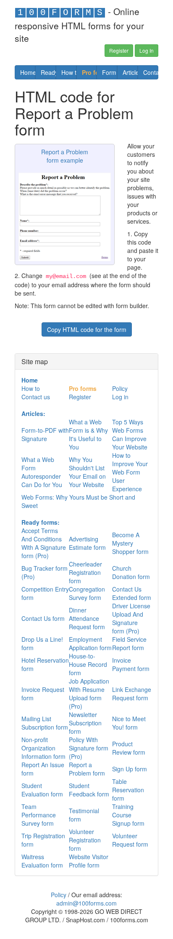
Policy (120, 388)
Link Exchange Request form (131, 693)
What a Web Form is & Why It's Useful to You (88, 434)
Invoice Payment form (130, 664)
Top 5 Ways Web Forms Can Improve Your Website (129, 434)
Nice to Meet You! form (129, 722)
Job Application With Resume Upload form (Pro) (89, 693)
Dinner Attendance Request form (87, 618)
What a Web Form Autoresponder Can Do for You (41, 472)
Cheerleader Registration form (85, 572)
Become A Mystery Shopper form (130, 543)
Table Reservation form (128, 789)
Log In (146, 50)
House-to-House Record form (88, 664)
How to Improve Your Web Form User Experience (130, 472)
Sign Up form (129, 769)
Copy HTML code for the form (86, 329)
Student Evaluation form (42, 789)
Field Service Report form (129, 643)
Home (27, 72)
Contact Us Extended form (131, 593)
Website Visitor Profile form (88, 860)
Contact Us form (43, 618)
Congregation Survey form (87, 593)
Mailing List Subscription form (44, 722)
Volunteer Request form (130, 840)
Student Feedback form (89, 789)
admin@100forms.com (86, 903)
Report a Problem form (87, 768)
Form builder (109, 72)
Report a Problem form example (64, 156)
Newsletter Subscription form (85, 722)
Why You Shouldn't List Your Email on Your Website (87, 472)
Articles (130, 72)
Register (118, 50)
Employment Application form (90, 643)
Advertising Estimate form (87, 543)
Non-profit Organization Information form (43, 747)
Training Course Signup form (128, 814)
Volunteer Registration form (85, 839)
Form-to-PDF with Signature (45, 434)
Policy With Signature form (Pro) (88, 747)
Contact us (150, 72)
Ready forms (48, 72)
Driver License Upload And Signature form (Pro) (131, 618)
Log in (120, 397)
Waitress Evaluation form (42, 860)
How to (68, 72)
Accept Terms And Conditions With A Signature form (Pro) (43, 543)
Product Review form (128, 748)
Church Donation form (131, 572)
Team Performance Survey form (38, 814)
